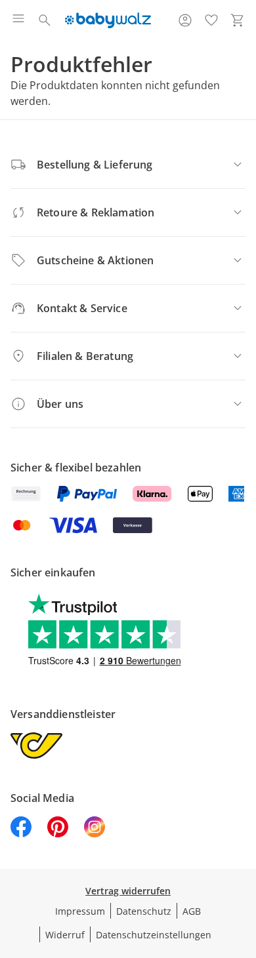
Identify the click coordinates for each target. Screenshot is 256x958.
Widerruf (65, 934)
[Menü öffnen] (18, 20)
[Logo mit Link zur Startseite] (108, 20)
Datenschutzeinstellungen (153, 934)
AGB (191, 911)
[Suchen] (45, 20)
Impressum (80, 911)
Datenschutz (143, 911)
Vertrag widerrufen (128, 891)
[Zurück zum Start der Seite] (243, 866)
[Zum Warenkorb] (237, 20)
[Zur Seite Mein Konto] (185, 20)
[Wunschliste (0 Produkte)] (211, 20)
